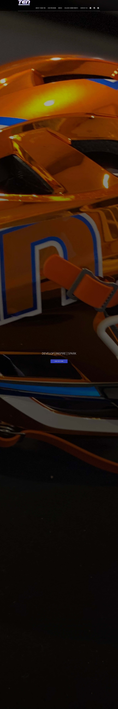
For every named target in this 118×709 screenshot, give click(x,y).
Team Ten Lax (26, 2)
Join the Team (59, 361)
